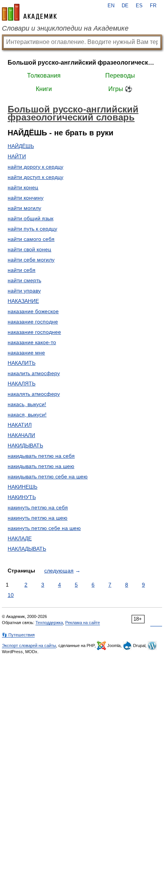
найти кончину (25, 198)
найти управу (24, 291)
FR (153, 5)
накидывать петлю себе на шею (48, 476)
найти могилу (24, 208)
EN (111, 5)
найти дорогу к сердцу (35, 167)
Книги (44, 89)
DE (125, 5)
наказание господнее (34, 332)
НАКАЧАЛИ (21, 435)
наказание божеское (33, 311)
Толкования (44, 75)
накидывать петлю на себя (41, 456)
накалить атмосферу (34, 373)
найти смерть (24, 280)
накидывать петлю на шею (41, 466)
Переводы (120, 75)
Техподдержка (49, 622)
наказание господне (33, 322)
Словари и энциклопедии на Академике (65, 28)
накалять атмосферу (34, 394)
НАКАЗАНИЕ (23, 301)
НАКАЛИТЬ (21, 363)
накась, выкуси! (27, 404)
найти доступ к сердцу (35, 177)
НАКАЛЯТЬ (21, 383)
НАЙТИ (17, 156)
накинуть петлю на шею (38, 518)
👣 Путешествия (18, 634)
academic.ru (29, 12)
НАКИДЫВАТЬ (25, 445)
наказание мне (26, 353)
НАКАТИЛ (20, 425)
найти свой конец (29, 249)
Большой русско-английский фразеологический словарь (82, 62)
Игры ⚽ (120, 89)
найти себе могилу (31, 260)
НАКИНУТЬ (22, 497)
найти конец (23, 187)
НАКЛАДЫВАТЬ (27, 549)
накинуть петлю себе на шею (44, 528)
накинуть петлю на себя (38, 507)
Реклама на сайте (82, 622)
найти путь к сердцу (32, 229)
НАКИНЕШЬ (22, 487)
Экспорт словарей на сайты (29, 645)
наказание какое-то (32, 342)
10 (11, 595)
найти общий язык (30, 218)
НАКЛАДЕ (20, 538)
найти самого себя (31, 239)
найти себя (21, 270)
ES (139, 5)
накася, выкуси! (27, 414)
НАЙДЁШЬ (21, 146)
